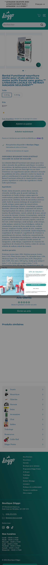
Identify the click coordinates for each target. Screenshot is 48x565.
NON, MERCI (36, 288)
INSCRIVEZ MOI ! (36, 284)
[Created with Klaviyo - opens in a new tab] (24, 296)
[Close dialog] (46, 270)
